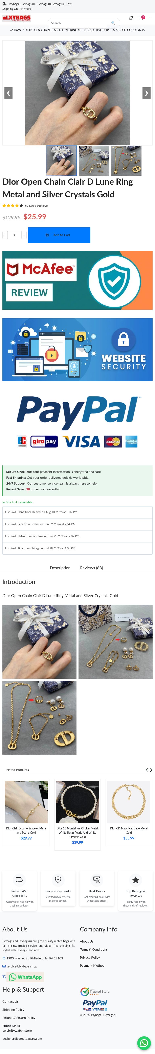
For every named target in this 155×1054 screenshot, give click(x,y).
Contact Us (10, 1001)
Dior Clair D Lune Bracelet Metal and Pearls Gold (26, 830)
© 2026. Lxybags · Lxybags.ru (98, 1015)
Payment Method (92, 965)
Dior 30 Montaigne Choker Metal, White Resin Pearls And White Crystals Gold (77, 832)
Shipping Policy (13, 1009)
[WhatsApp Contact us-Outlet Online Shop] (144, 1043)
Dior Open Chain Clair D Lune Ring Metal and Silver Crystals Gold (60, 596)
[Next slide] (151, 770)
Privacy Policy (90, 957)
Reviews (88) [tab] (91, 568)
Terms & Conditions (94, 949)
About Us (86, 941)
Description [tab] (60, 568)
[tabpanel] (26, 814)
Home (17, 30)
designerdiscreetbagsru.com (22, 1038)
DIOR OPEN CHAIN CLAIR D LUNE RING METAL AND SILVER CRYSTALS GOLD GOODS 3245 (85, 30)
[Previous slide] (147, 770)
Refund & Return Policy (18, 1017)
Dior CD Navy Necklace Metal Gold (129, 830)
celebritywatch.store (17, 1030)
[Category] (150, 18)
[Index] (131, 18)
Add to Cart (61, 235)
